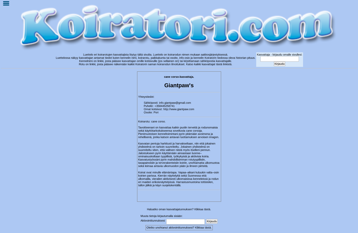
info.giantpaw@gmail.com (175, 102)
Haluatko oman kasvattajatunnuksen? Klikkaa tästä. (179, 209)
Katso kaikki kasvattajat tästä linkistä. (209, 64)
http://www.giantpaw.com (178, 109)
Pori (156, 112)
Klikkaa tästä (203, 227)
